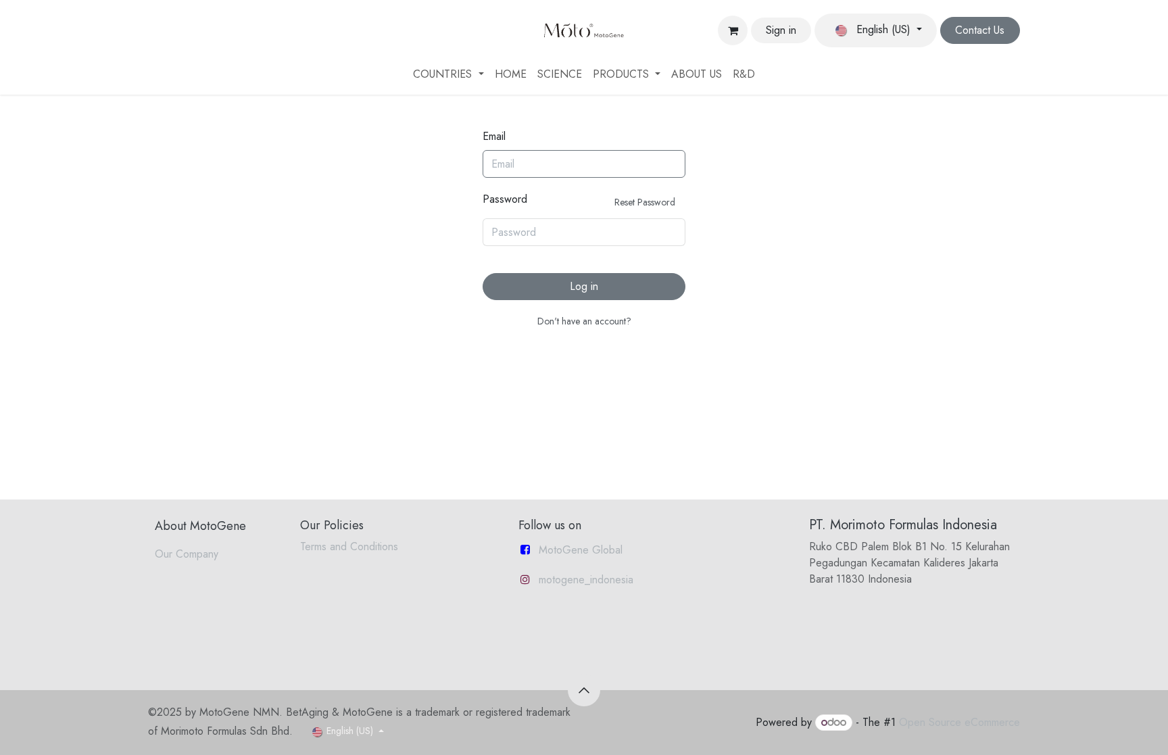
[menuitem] (448, 74)
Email (494, 136)
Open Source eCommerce (959, 722)
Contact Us (979, 30)
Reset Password (644, 202)
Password (579, 200)
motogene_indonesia (586, 579)
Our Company (186, 554)
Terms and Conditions (349, 546)
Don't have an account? (584, 321)
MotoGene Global (581, 550)
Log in (584, 286)
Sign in (781, 30)
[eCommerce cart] (733, 30)
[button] (584, 690)
